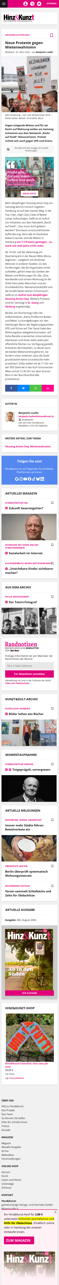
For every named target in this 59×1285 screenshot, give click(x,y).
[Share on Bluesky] (23, 388)
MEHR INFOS (29, 193)
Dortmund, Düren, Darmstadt (23, 819)
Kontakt (6, 1130)
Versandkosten (16, 1078)
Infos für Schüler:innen (14, 1122)
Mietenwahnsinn (40, 446)
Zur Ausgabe (29, 993)
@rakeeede (27, 419)
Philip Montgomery (17, 596)
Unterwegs (8, 1183)
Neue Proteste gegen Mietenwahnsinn (24, 45)
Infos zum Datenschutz (17, 683)
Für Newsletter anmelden (29, 674)
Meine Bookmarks (39, 4)
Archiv (5, 1151)
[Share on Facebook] (11, 388)
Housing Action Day (17, 446)
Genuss (6, 1172)
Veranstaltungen (11, 1158)
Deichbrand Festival (17, 885)
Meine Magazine (32, 4)
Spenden (51, 3)
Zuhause (6, 1187)
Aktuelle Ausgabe (11, 1147)
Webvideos (8, 1155)
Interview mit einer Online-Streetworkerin (22, 546)
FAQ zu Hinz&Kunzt (13, 1106)
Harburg (10, 306)
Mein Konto (25, 4)
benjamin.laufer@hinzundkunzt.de (36, 416)
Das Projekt (8, 1110)
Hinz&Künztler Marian (19, 764)
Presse (5, 1126)
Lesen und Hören (11, 1180)
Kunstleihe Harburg (17, 708)
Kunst (5, 1176)
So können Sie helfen (13, 1118)
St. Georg (33, 302)
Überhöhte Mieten (16, 866)
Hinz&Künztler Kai (16, 502)
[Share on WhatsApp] (35, 388)
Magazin (6, 1143)
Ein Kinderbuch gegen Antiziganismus (28, 563)
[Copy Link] (48, 388)
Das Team (7, 1114)
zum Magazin (18, 1240)
